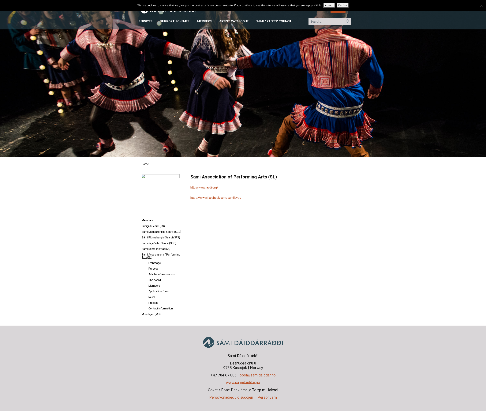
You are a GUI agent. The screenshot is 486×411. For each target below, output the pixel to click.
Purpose (153, 268)
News (151, 297)
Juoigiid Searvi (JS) (153, 226)
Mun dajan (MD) (151, 314)
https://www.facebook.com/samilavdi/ (215, 198)
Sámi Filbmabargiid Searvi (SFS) (161, 237)
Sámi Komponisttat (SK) (156, 248)
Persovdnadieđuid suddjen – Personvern (243, 397)
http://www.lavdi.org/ (204, 187)
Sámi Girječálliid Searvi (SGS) (159, 243)
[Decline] (481, 6)
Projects (153, 302)
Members (204, 21)
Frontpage (154, 262)
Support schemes (174, 21)
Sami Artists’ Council (274, 21)
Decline (342, 5)
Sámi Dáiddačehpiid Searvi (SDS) (161, 231)
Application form (158, 291)
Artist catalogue (234, 21)
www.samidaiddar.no (243, 382)
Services (145, 21)
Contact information (160, 308)
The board (154, 280)
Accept (329, 5)
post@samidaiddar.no (258, 375)
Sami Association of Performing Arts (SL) (161, 256)
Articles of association (161, 274)
